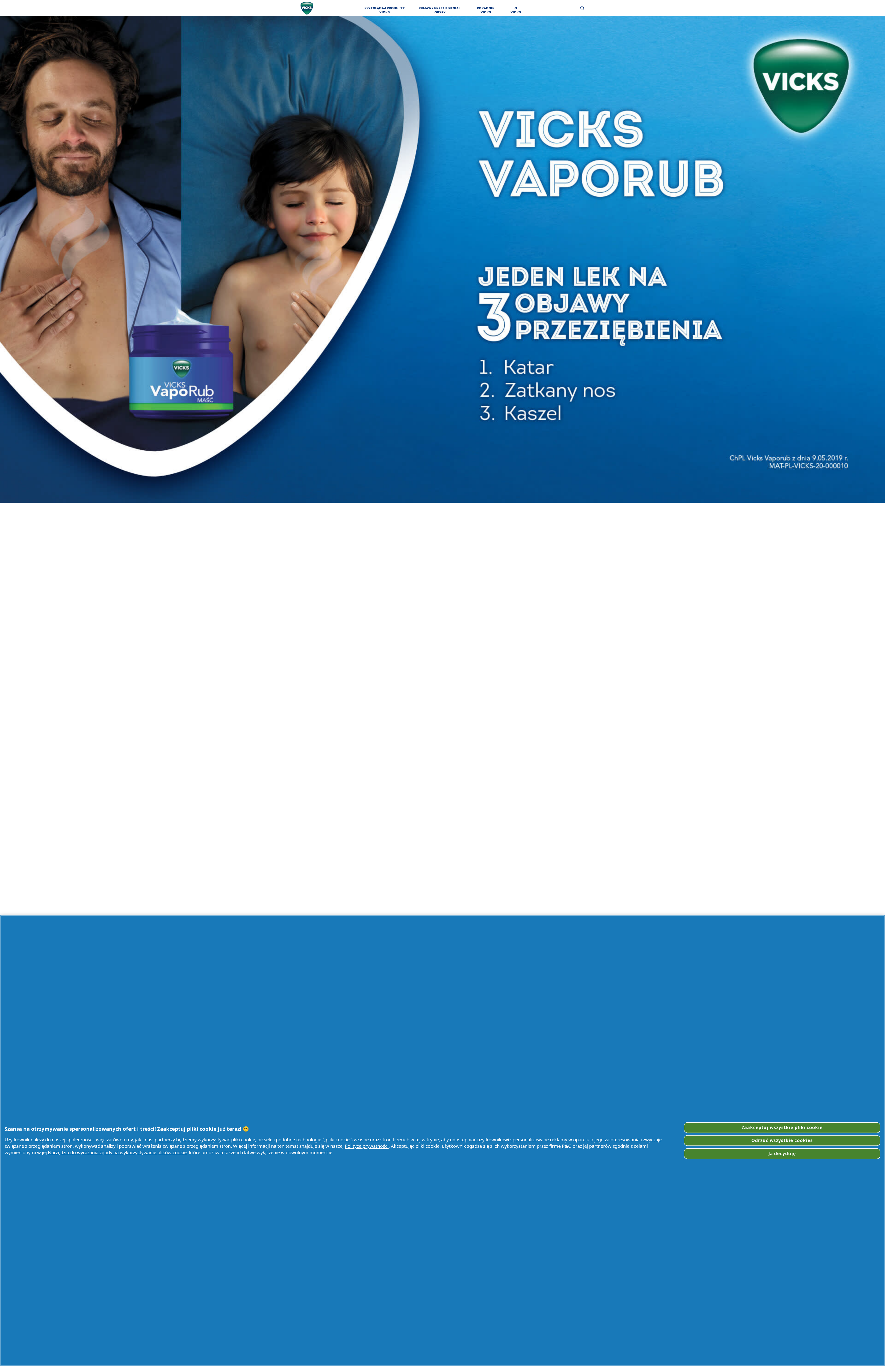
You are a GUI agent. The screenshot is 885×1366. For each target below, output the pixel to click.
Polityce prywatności (367, 1146)
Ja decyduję (782, 1153)
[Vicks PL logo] (307, 8)
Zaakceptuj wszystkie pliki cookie (782, 1127)
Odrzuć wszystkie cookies (782, 1140)
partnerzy (165, 1139)
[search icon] (582, 8)
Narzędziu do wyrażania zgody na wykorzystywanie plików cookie (117, 1152)
